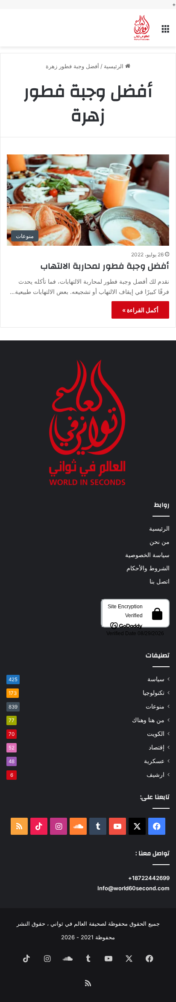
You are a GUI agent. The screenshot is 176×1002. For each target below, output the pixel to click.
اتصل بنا (160, 581)
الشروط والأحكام (148, 568)
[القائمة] (165, 31)
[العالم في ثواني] (142, 28)
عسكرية (154, 761)
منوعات (155, 706)
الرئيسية (114, 66)
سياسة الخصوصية (147, 555)
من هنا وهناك (148, 720)
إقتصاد (156, 747)
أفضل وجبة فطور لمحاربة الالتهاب (105, 266)
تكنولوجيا (153, 692)
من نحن (160, 541)
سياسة (155, 679)
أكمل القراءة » (140, 310)
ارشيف (155, 774)
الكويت (155, 733)
